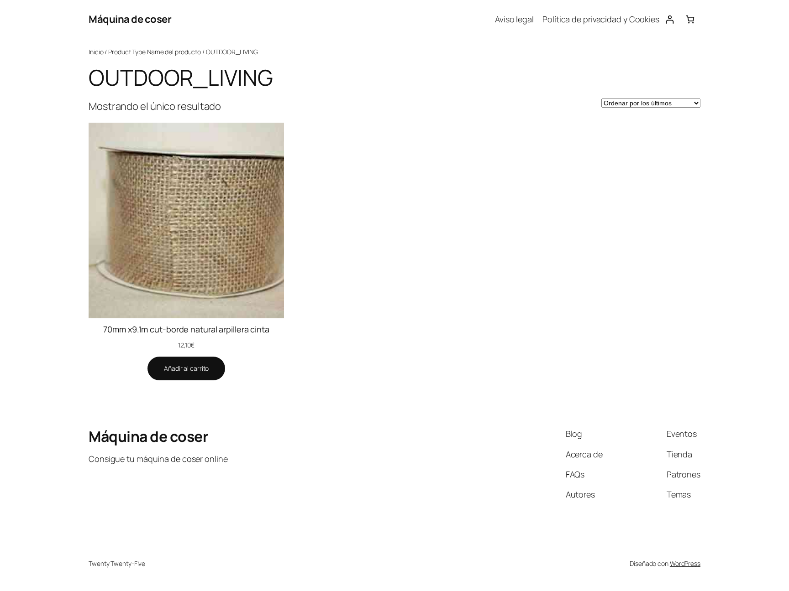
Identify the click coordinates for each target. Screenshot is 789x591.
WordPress (685, 563)
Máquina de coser (130, 19)
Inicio (96, 51)
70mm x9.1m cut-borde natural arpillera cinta (186, 329)
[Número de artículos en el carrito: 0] (690, 19)
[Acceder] (669, 19)
